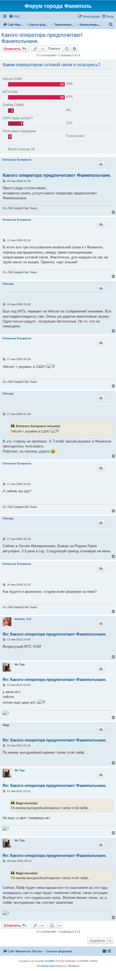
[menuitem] (14, 16)
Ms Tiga (20, 664)
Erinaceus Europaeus (17, 159)
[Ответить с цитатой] (100, 164)
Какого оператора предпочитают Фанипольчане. (42, 38)
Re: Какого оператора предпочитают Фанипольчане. (55, 634)
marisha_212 (22, 618)
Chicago (8, 283)
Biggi (6, 724)
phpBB (49, 960)
